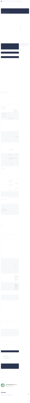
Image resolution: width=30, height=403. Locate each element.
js (28, 44)
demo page (14, 164)
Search (20, 1)
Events (3, 226)
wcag (27, 43)
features (2, 30)
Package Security (22, 36)
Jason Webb (9, 381)
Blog (25, 1)
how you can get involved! (12, 30)
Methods (3, 227)
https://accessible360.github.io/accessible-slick (7, 33)
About (28, 1)
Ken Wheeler (8, 378)
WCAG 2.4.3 (10, 148)
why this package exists (12, 29)
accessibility (25, 43)
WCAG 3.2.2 (10, 329)
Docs (23, 1)
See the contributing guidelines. (5, 374)
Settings (3, 225)
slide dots (2, 194)
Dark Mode (25, 394)
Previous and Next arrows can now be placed (4, 144)
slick (23, 44)
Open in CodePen (6, 12)
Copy (2, 12)
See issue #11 (13, 341)
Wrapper (2, 105)
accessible (21, 43)
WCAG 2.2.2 (9, 69)
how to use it (5, 30)
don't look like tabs (14, 192)
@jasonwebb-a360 (23, 50)
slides (6, 194)
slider (21, 45)
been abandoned (13, 80)
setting (12, 118)
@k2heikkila (22, 49)
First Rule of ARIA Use (14, 180)
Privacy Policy (26, 392)
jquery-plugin (24, 45)
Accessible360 (3, 27)
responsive (26, 44)
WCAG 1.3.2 (10, 147)
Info (28, 30)
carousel (21, 44)
